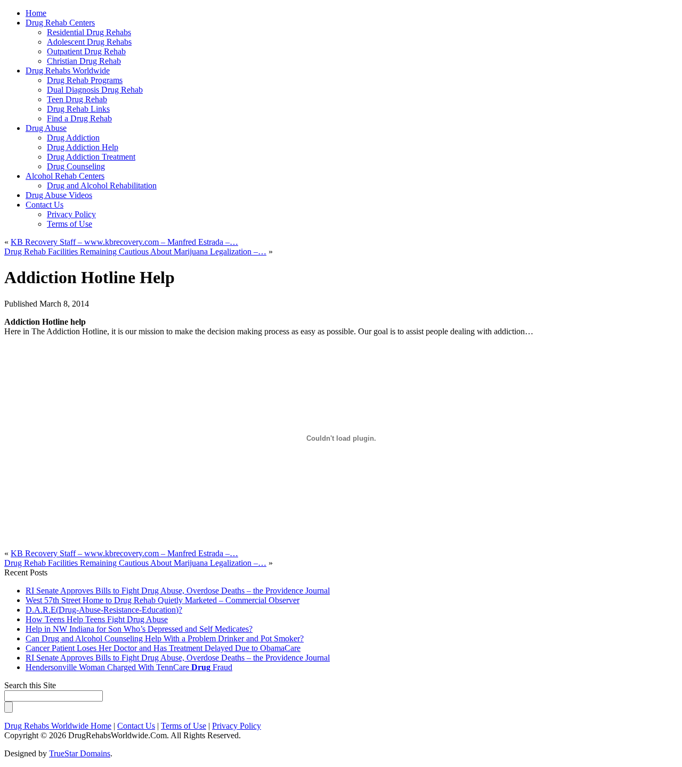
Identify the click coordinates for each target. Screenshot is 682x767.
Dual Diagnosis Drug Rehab (95, 89)
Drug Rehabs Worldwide (68, 70)
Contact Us (44, 204)
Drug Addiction (73, 137)
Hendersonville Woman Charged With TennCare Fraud (129, 667)
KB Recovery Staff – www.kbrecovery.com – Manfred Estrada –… (124, 241)
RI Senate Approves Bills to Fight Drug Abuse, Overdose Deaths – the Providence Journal (178, 590)
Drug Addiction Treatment (91, 156)
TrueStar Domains (79, 753)
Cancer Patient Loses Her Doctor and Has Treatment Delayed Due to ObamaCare (163, 648)
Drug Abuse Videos (59, 195)
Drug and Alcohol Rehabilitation (102, 185)
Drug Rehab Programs (85, 80)
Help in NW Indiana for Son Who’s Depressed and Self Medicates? (139, 628)
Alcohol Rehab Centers (65, 175)
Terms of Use (69, 223)
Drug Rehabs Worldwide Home (57, 725)
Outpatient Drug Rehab (86, 51)
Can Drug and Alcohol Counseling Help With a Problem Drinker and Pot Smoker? (165, 638)
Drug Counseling (76, 166)
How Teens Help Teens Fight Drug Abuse (97, 619)
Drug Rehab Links (78, 108)
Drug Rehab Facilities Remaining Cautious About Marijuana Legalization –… (135, 251)
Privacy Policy (71, 214)
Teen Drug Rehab (77, 99)
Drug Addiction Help (82, 147)
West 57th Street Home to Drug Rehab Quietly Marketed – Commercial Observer (162, 600)
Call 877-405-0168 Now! (414, 22)
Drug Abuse (46, 128)
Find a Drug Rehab (79, 118)
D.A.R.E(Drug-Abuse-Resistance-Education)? (104, 609)
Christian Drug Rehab (84, 60)
